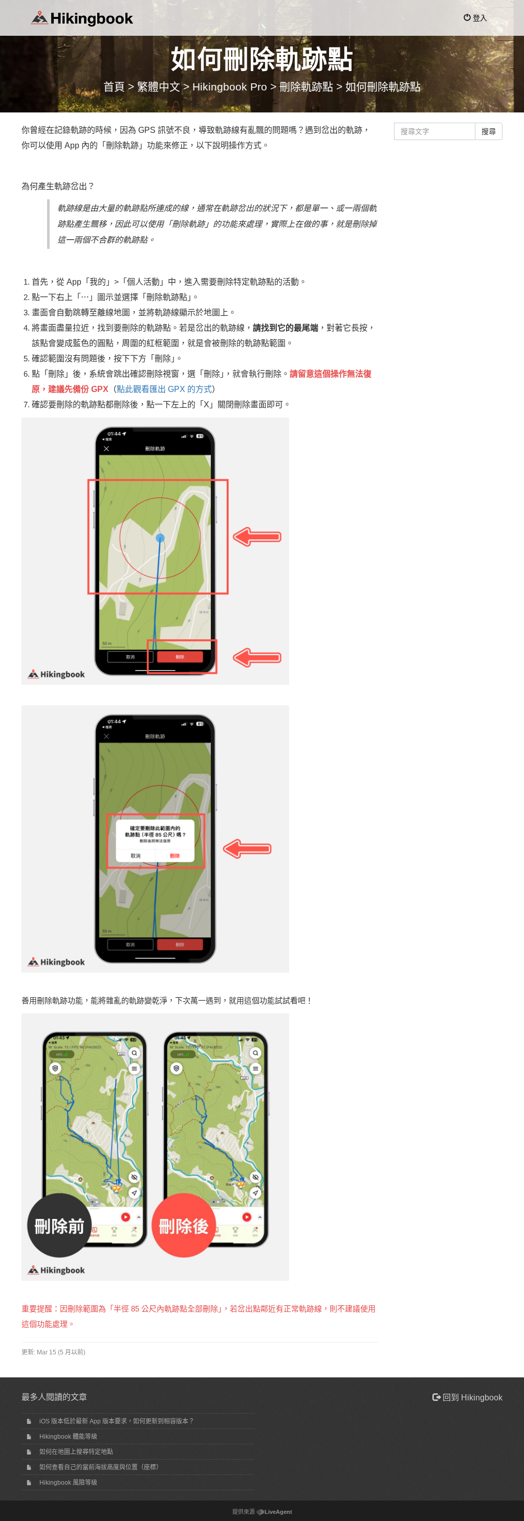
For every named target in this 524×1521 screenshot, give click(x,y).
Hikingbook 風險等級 (68, 1482)
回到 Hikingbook (472, 1397)
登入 (479, 18)
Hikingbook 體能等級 (68, 1436)
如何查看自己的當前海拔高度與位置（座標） (100, 1467)
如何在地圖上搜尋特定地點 (76, 1452)
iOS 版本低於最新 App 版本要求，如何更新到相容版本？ (116, 1421)
